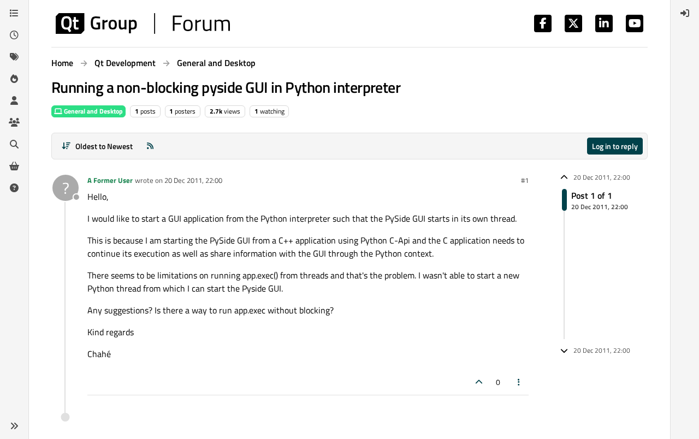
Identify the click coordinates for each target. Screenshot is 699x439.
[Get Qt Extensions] (14, 166)
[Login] (685, 13)
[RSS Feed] (150, 146)
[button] (14, 426)
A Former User (110, 180)
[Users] (14, 100)
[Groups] (14, 122)
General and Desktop (92, 111)
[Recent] (14, 35)
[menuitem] (685, 13)
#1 (525, 180)
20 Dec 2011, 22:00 (193, 180)
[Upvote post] (479, 381)
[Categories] (14, 13)
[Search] (14, 144)
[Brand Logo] (143, 23)
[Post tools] (519, 381)
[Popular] (14, 78)
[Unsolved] (14, 188)
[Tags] (14, 57)
